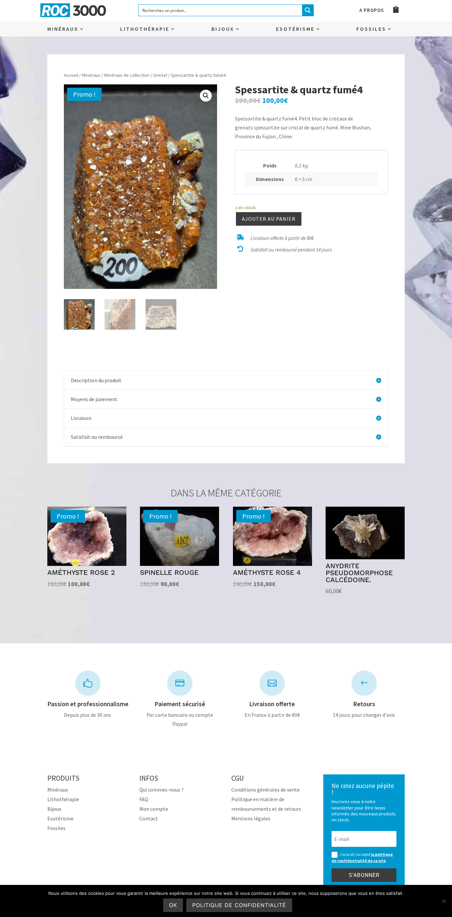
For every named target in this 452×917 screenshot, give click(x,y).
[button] (206, 96)
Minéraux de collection (127, 75)
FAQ (143, 799)
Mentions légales (250, 818)
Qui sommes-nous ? (161, 789)
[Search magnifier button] (307, 10)
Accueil (71, 75)
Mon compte (153, 808)
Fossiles (371, 29)
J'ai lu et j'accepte (362, 857)
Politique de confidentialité (239, 905)
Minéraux (62, 29)
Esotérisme (295, 29)
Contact (148, 818)
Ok (173, 905)
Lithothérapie (144, 29)
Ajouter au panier (268, 218)
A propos (371, 10)
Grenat (160, 75)
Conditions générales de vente (265, 789)
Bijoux (222, 29)
